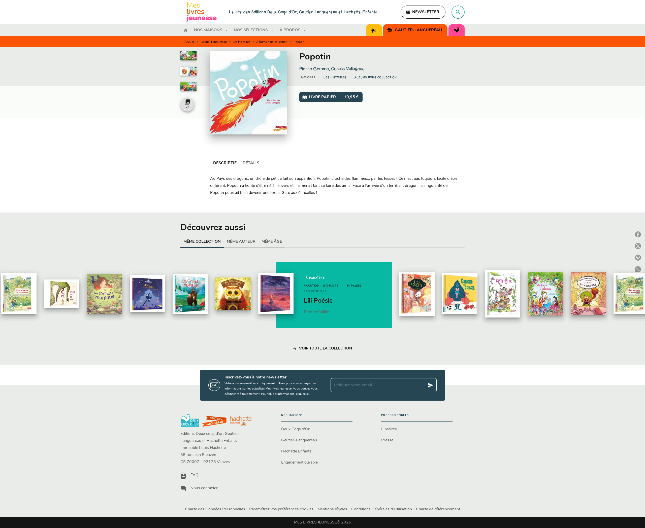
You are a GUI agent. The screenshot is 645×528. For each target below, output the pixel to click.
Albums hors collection (271, 42)
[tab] (185, 30)
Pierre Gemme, (315, 69)
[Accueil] (201, 12)
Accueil (189, 42)
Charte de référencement (438, 509)
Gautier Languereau (214, 42)
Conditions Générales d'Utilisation (381, 509)
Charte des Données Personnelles (215, 509)
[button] (423, 12)
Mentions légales (332, 509)
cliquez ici (302, 393)
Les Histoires (241, 42)
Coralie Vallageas (347, 69)
